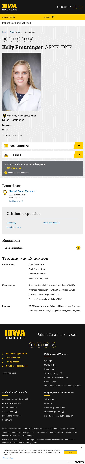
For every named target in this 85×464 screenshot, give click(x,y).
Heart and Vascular (51, 222)
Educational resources (11, 416)
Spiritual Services (71, 433)
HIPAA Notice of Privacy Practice (36, 428)
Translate (61, 7)
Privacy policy (8, 458)
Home (4, 32)
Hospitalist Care (14, 227)
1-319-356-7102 (12, 168)
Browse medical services (17, 366)
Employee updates (52, 412)
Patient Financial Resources (56, 377)
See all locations (13, 357)
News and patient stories (55, 407)
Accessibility (71, 428)
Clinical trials (8, 412)
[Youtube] (46, 345)
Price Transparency (25, 436)
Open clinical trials (14, 247)
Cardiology (11, 222)
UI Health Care (15, 440)
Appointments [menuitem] (8, 17)
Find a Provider (15, 32)
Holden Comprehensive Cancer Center (59, 440)
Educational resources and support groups (62, 385)
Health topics (50, 381)
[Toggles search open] (76, 7)
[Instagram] (53, 345)
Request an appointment (16, 353)
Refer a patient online (11, 403)
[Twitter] (39, 345)
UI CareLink (7, 420)
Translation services (10, 433)
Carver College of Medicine (33, 440)
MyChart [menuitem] (47, 17)
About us (48, 403)
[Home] (10, 7)
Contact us (49, 369)
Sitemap (5, 440)
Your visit (48, 361)
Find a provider (12, 362)
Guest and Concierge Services (51, 433)
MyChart (48, 365)
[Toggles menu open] (81, 7)
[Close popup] (81, 448)
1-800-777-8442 (9, 373)
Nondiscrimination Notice (12, 428)
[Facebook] (32, 345)
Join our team (50, 399)
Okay (70, 452)
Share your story (51, 373)
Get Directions (14, 201)
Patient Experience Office (29, 433)
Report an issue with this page (57, 416)
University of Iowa (30, 443)
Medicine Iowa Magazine (12, 443)
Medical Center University (22, 191)
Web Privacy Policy (57, 428)
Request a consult (10, 407)
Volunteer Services (9, 436)
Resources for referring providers (16, 399)
